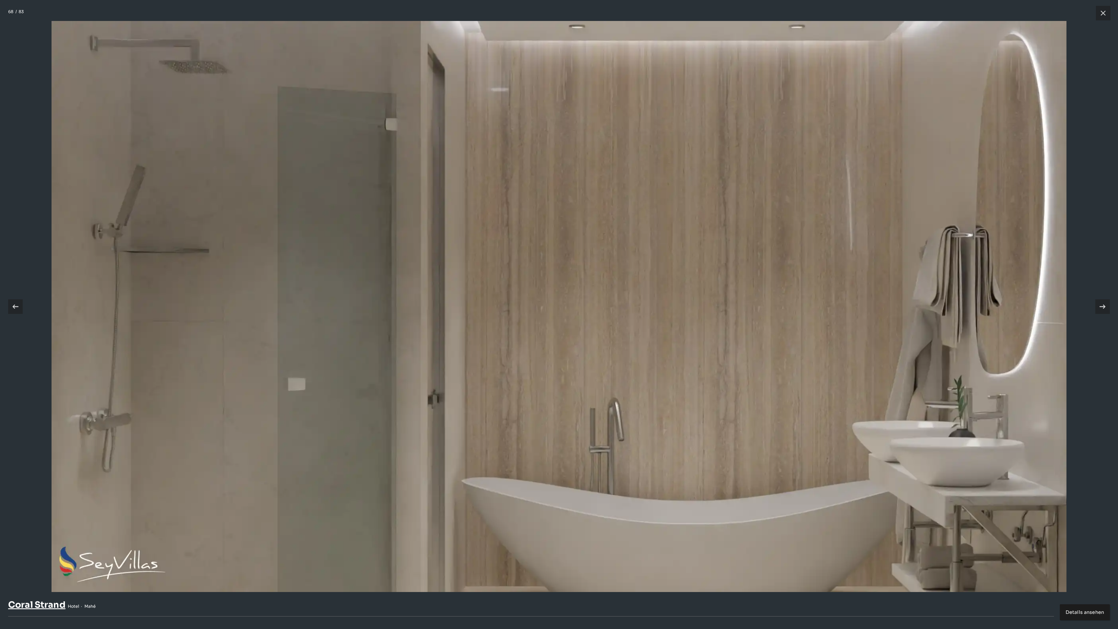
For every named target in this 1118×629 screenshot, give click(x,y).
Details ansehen (1085, 612)
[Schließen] (1100, 13)
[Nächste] (1102, 306)
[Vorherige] (15, 306)
